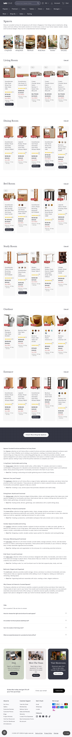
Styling (29, 14)
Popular (5, 9)
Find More (13, 673)
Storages (57, 9)
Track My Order (24, 704)
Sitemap (56, 733)
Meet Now (36, 675)
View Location (58, 673)
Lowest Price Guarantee (26, 716)
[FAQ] (13, 655)
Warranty (22, 714)
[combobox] (28, 3)
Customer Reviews (9, 709)
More (4, 14)
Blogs (5, 714)
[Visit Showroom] (58, 655)
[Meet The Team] (36, 655)
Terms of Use (38, 733)
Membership (23, 707)
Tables (32, 9)
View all (66, 60)
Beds (48, 9)
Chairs (40, 9)
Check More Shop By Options (36, 435)
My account (23, 721)
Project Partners (8, 716)
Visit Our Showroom (9, 719)
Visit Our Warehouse (9, 721)
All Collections (7, 724)
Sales (22, 14)
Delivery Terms (24, 709)
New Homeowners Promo (27, 719)
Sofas (24, 9)
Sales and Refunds (25, 711)
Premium (15, 9)
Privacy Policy (48, 733)
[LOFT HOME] (8, 3)
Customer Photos (8, 711)
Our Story (6, 704)
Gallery (5, 707)
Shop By (13, 14)
